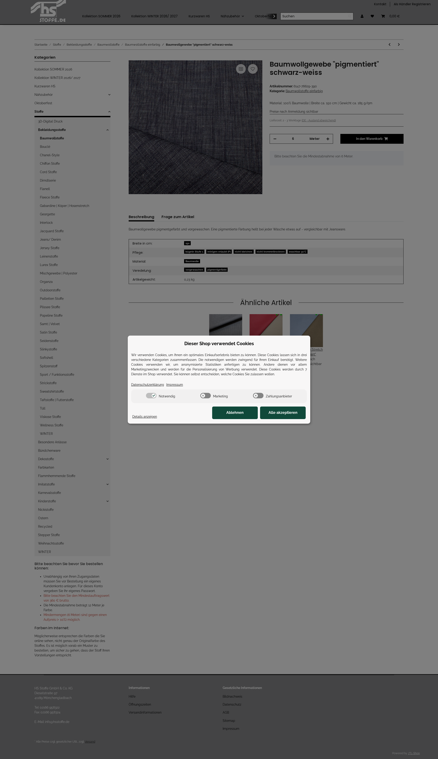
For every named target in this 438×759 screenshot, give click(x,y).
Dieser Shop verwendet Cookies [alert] (219, 343)
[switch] (151, 395)
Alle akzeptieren (283, 412)
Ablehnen (235, 412)
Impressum (174, 384)
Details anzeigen (144, 416)
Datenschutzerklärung (147, 384)
